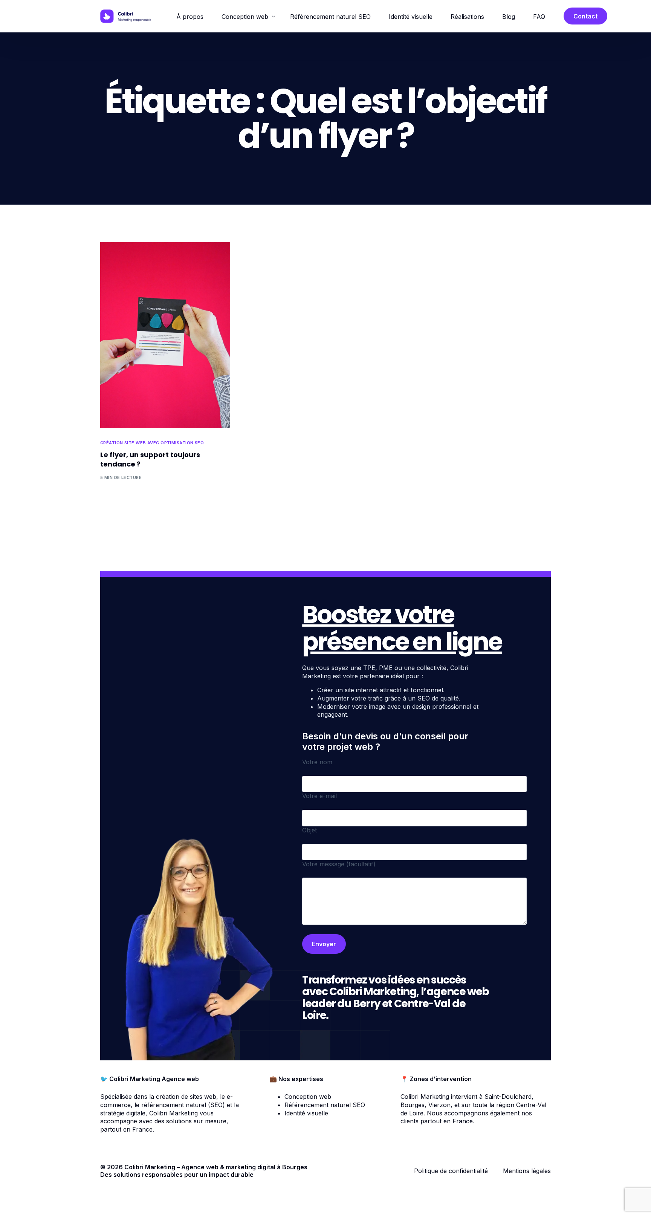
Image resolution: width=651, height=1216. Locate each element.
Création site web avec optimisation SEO (152, 443)
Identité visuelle (306, 1113)
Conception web (307, 1096)
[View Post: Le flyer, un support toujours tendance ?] (165, 335)
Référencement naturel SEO (324, 1105)
